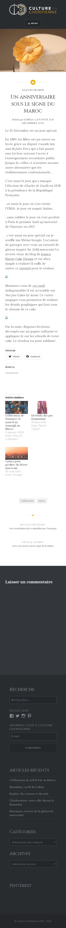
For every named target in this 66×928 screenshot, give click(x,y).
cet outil (38, 285)
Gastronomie (33, 90)
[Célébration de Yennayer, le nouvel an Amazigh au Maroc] (16, 407)
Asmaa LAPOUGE (36, 119)
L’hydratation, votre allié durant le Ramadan (31, 802)
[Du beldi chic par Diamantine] (42, 407)
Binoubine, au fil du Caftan (26, 787)
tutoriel (25, 268)
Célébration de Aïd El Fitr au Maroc (32, 780)
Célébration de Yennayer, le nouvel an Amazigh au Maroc (14, 422)
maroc (41, 500)
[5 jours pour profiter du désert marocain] (16, 453)
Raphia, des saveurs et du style (29, 793)
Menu (34, 23)
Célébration (27, 500)
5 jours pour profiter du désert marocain (16, 465)
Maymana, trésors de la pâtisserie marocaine (31, 813)
